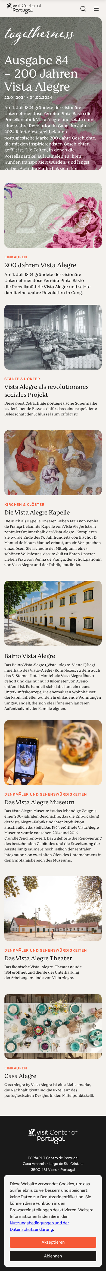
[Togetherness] (39, 35)
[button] (96, 8)
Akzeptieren (53, 1242)
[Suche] (83, 8)
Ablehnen (53, 1256)
